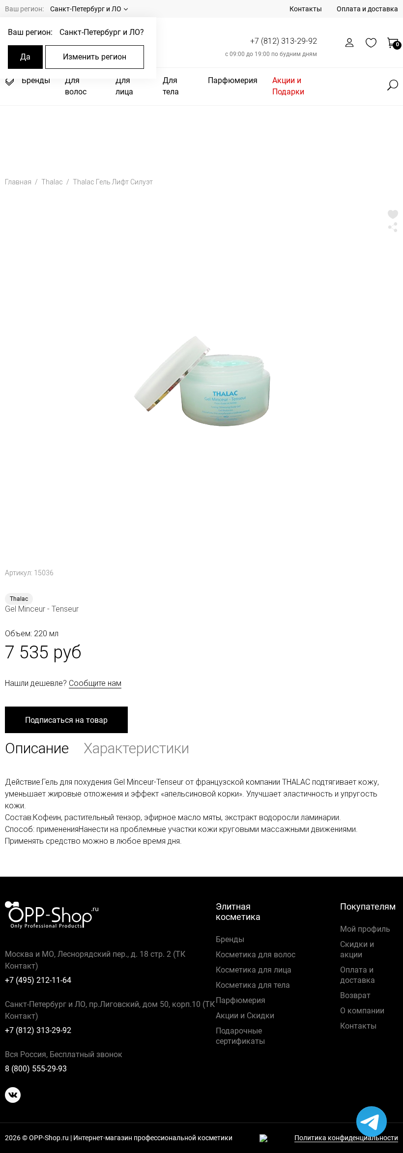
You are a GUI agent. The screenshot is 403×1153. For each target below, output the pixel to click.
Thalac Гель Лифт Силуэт (113, 182)
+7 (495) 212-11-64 (38, 980)
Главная (19, 182)
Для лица (124, 86)
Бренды (36, 80)
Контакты (305, 9)
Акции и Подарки (288, 86)
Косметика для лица (253, 970)
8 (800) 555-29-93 (36, 1068)
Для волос (75, 86)
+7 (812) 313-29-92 (283, 41)
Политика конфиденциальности (346, 1138)
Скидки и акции (357, 949)
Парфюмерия (233, 80)
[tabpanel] (201, 381)
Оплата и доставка (367, 9)
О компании (362, 1010)
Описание (37, 748)
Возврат (355, 995)
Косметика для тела (253, 985)
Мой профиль (365, 929)
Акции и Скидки (245, 1015)
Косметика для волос (255, 954)
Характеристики (136, 748)
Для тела (171, 86)
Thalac (52, 182)
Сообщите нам (95, 683)
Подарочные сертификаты (240, 1036)
